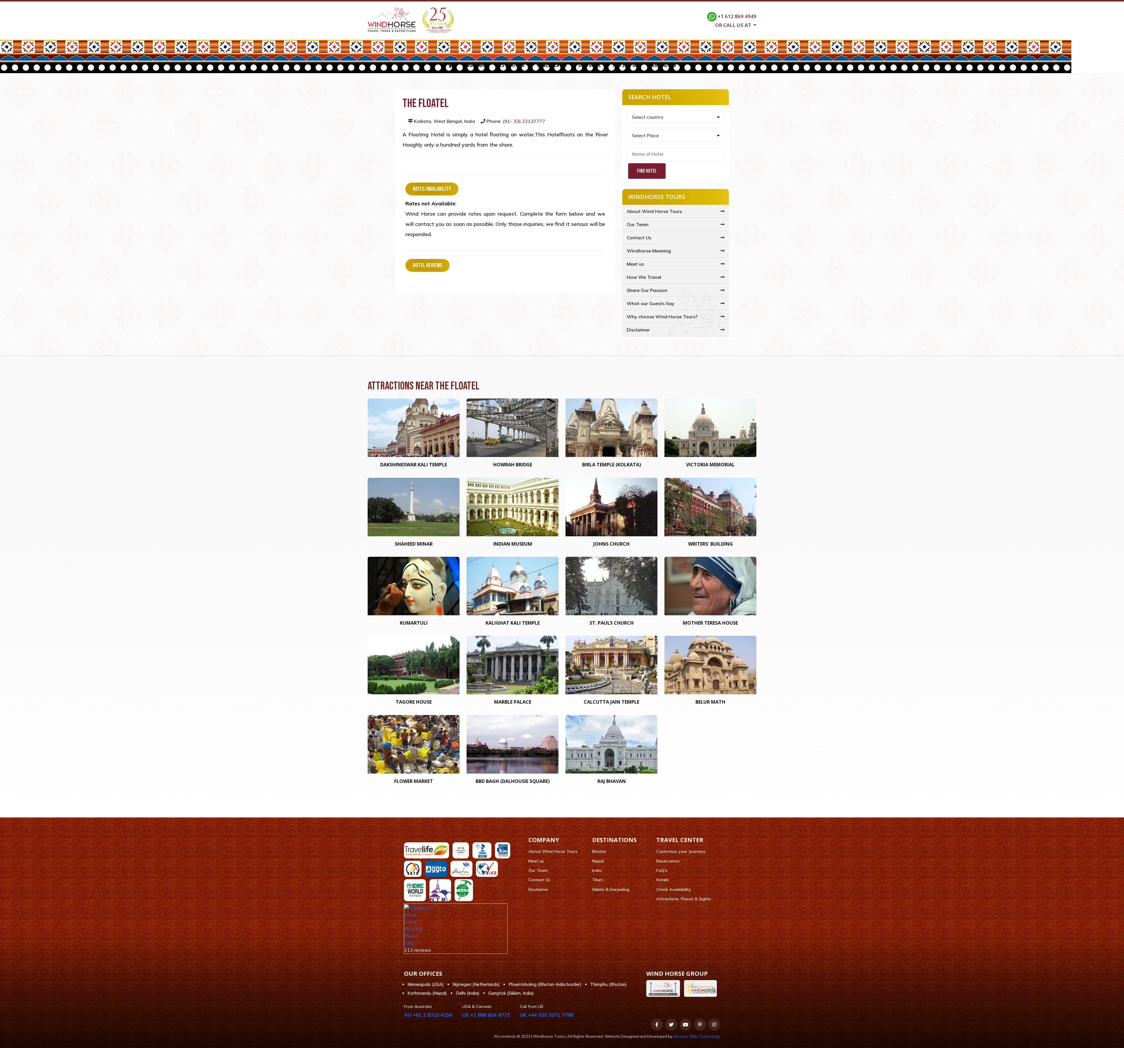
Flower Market (413, 781)
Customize (589, 65)
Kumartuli (414, 623)
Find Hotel (647, 171)
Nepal (598, 861)
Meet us (635, 264)
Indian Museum (512, 544)
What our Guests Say (650, 303)
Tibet (597, 879)
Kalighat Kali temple (513, 623)
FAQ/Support (626, 65)
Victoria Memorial (710, 464)
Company (476, 65)
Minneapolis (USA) (425, 984)
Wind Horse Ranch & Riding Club (413, 929)
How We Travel (644, 277)
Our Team (638, 224)
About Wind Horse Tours (654, 211)
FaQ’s (661, 870)
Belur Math (710, 702)
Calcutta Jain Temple (611, 702)
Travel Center (551, 65)
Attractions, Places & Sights (683, 898)
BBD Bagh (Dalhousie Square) (513, 781)
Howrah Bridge (512, 464)
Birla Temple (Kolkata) (611, 464)
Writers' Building (710, 544)
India (597, 870)
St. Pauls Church (612, 623)
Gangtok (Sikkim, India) (511, 993)
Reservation (668, 861)
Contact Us (664, 65)
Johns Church (611, 544)
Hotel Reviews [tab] (427, 265)
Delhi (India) (467, 993)
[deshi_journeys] (702, 988)
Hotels (662, 879)
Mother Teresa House (710, 623)
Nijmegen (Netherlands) (476, 984)
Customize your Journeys (680, 851)
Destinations (511, 65)
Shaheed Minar (414, 544)
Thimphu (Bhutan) (608, 984)
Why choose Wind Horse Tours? (662, 316)
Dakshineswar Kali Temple (413, 464)
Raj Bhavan (611, 781)
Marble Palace (512, 702)
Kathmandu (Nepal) (427, 993)
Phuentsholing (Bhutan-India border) (544, 984)
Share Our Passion (647, 290)
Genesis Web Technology (696, 1036)
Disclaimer (638, 330)
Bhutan (599, 851)
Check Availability (673, 889)
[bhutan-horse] (664, 988)
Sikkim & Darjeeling (610, 889)
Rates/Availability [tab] (432, 189)
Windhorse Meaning (649, 251)
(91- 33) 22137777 (524, 121)
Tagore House (414, 702)
